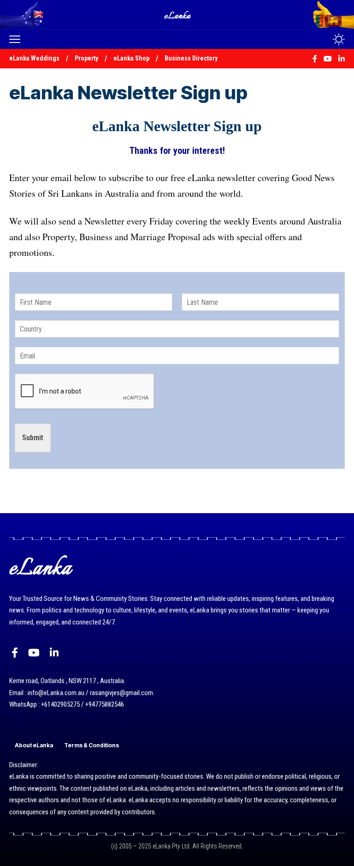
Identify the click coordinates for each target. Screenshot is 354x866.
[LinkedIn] (54, 652)
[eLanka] (178, 14)
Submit (32, 437)
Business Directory (191, 58)
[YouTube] (34, 652)
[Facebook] (14, 652)
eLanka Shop (131, 58)
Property (86, 58)
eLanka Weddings (34, 58)
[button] (17, 39)
